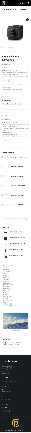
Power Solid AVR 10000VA (18, 185)
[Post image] (4, 343)
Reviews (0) (5, 115)
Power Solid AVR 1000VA (17, 166)
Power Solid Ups (5, 364)
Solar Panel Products (15, 330)
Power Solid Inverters (7, 366)
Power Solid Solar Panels (7, 369)
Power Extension (5, 373)
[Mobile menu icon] (28, 3)
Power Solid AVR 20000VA (18, 176)
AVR (7, 94)
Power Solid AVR (7, 96)
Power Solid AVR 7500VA (17, 195)
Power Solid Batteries (7, 368)
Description (5, 112)
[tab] (15, 111)
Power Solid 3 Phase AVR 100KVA (20, 157)
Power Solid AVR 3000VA (17, 204)
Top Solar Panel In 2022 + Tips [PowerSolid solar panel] (15, 343)
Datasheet (4, 67)
